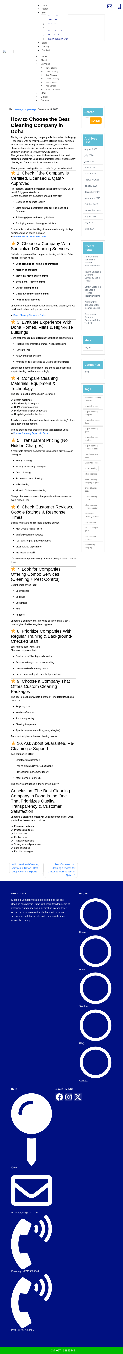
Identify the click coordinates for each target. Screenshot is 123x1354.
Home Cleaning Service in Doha (29, 236)
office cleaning (91, 474)
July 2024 (88, 222)
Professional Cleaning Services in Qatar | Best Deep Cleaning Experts (25, 868)
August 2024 (90, 216)
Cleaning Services (92, 463)
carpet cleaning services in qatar (91, 447)
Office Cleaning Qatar (91, 489)
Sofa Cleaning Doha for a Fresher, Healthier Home (92, 261)
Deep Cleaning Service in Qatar (29, 315)
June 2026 (89, 161)
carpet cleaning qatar (91, 430)
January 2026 (91, 185)
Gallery (45, 46)
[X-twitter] (78, 1097)
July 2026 (88, 155)
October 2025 (91, 204)
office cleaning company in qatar (92, 481)
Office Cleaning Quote (91, 498)
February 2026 (91, 179)
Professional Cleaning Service (92, 515)
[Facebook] (59, 1097)
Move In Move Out (58, 39)
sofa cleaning (90, 522)
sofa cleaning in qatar (91, 529)
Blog (44, 43)
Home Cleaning (52, 68)
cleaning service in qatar (92, 456)
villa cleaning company (90, 546)
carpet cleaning (91, 406)
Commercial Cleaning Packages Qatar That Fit (92, 318)
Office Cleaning (52, 72)
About (45, 9)
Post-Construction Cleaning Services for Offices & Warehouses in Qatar (61, 870)
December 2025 (92, 192)
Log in (87, 347)
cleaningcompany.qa (24, 109)
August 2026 (90, 149)
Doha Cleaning (91, 468)
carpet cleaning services (91, 439)
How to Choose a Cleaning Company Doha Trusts (92, 276)
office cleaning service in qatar (91, 506)
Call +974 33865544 (62, 1350)
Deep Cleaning (52, 82)
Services (45, 64)
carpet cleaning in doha (92, 421)
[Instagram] (68, 1097)
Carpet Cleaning (52, 79)
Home (45, 5)
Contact (46, 50)
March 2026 (90, 173)
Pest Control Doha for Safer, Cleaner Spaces (92, 304)
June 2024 (89, 228)
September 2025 (92, 210)
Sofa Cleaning (51, 75)
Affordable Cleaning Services (93, 399)
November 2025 (92, 198)
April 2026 (89, 167)
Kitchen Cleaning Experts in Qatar (30, 433)
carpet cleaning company (91, 413)
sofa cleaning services (90, 537)
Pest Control (51, 86)
